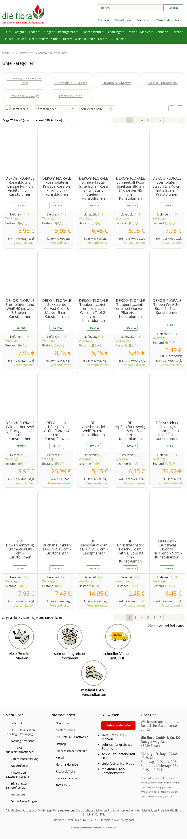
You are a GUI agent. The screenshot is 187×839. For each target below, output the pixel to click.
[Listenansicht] (180, 108)
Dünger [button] (48, 32)
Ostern (103, 39)
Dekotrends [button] (37, 39)
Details (21, 205)
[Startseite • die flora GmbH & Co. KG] (23, 13)
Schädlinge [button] (113, 32)
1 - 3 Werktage (17, 216)
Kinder (55, 39)
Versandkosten (24, 243)
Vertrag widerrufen (118, 725)
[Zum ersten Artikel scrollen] (181, 617)
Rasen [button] (131, 32)
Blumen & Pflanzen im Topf (24, 81)
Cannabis (162, 32)
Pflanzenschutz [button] (91, 32)
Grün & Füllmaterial (163, 83)
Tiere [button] (66, 39)
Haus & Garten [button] (14, 39)
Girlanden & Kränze (116, 83)
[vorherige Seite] (116, 120)
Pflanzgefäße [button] (67, 32)
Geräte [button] (176, 32)
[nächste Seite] (173, 120)
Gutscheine (118, 39)
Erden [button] (33, 32)
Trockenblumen (71, 96)
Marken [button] (145, 32)
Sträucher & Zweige (24, 96)
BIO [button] (6, 32)
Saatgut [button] (19, 32)
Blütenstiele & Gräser (70, 83)
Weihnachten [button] (84, 39)
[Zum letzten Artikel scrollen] (181, 120)
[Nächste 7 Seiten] (166, 120)
